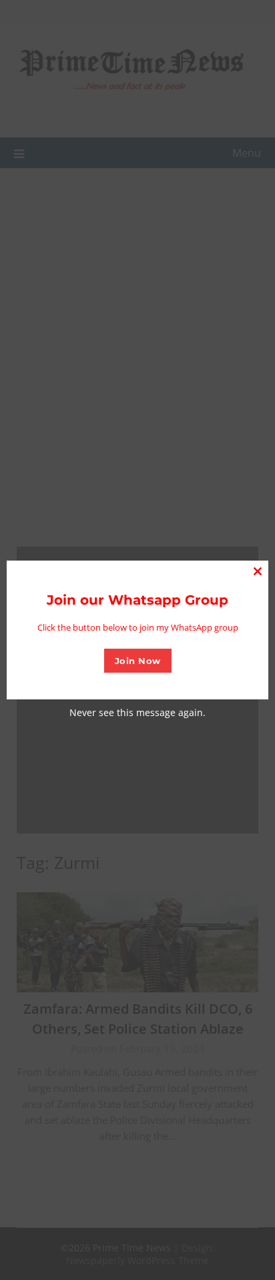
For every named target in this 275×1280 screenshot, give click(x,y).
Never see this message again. (137, 712)
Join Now (138, 660)
